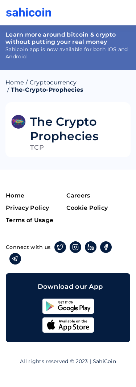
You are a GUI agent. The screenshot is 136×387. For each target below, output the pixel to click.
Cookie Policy (87, 207)
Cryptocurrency (53, 82)
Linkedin (90, 247)
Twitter (60, 247)
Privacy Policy (27, 207)
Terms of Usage (29, 220)
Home (14, 82)
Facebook (106, 247)
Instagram (75, 247)
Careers (78, 195)
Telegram (15, 259)
